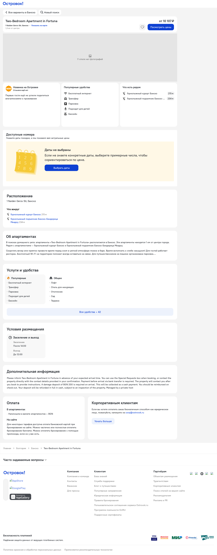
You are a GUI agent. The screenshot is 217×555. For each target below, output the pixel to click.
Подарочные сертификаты (108, 514)
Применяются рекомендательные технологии (88, 549)
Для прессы (73, 490)
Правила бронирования (106, 500)
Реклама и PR (160, 500)
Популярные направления (107, 490)
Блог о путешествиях (105, 485)
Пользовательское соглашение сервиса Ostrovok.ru (121, 505)
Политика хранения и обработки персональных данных (32, 549)
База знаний (100, 476)
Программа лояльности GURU (110, 510)
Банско (35, 448)
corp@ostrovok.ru (135, 412)
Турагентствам (160, 481)
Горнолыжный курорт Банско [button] (26, 214)
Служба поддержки (104, 481)
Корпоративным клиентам (167, 485)
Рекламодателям (162, 495)
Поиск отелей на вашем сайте (169, 490)
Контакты (72, 481)
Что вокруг (13, 209)
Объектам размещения (165, 476)
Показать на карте (39, 25)
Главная (7, 448)
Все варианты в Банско (21, 12)
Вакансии (72, 485)
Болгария (21, 448)
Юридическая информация (108, 495)
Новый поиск (51, 12)
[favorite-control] (142, 27)
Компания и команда (78, 476)
